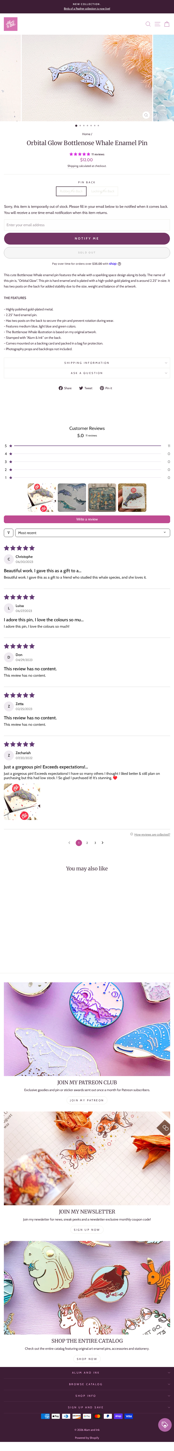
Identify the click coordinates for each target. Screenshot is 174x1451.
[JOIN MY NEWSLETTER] (87, 1158)
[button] (80, 154)
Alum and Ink (86, 1372)
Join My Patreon (87, 1100)
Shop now (87, 1359)
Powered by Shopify (87, 1437)
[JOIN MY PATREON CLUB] (87, 1029)
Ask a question (87, 373)
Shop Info (85, 1395)
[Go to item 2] (72, 497)
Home (86, 134)
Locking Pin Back (102, 191)
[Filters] (8, 533)
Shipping (73, 166)
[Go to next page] (103, 843)
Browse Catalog (86, 1384)
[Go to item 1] (42, 497)
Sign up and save (86, 1407)
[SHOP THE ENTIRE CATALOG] (87, 1288)
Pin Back (87, 182)
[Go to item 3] (102, 497)
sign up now (87, 1229)
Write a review (87, 519)
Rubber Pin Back (71, 191)
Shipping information (87, 362)
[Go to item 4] (132, 497)
